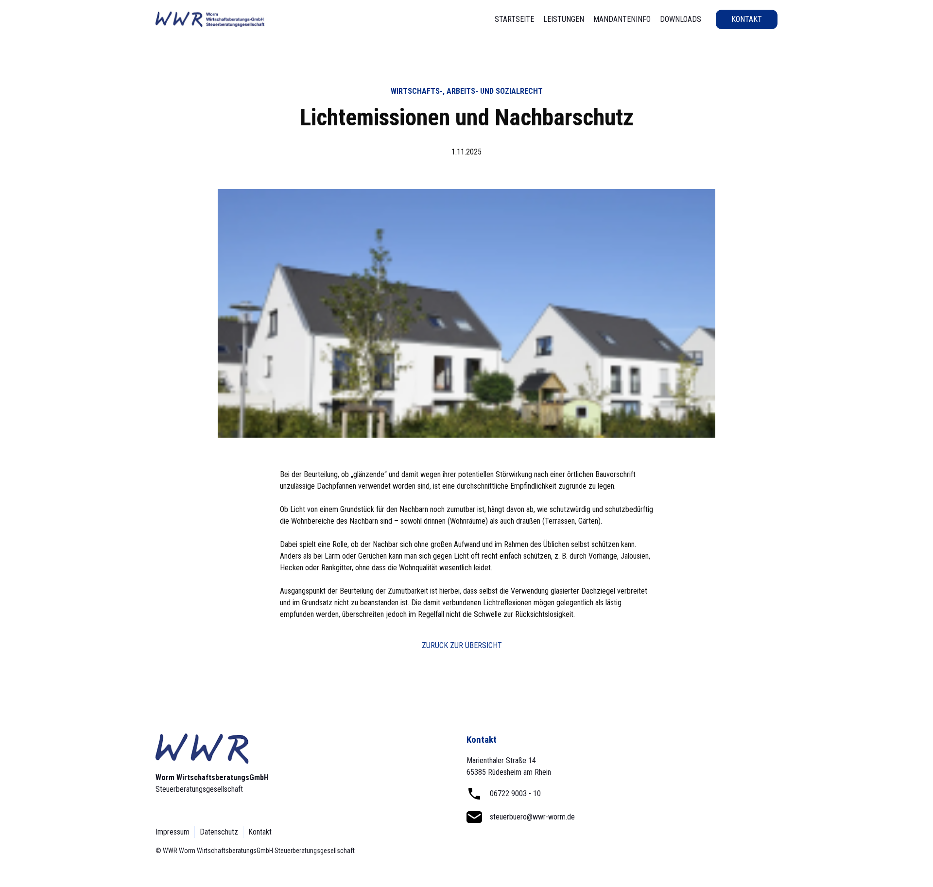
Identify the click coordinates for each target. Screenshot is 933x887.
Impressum (173, 831)
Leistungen (563, 19)
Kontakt (746, 19)
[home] (210, 19)
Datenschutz (219, 831)
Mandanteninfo (622, 19)
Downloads (680, 19)
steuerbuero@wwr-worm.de (532, 816)
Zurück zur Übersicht (462, 645)
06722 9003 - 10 (515, 793)
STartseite (514, 19)
